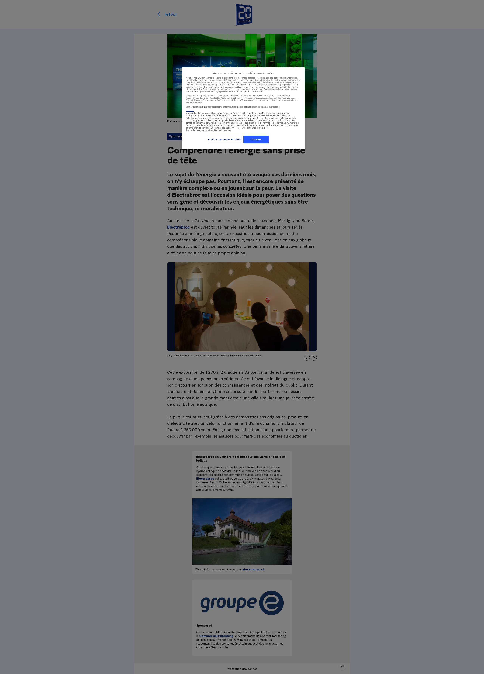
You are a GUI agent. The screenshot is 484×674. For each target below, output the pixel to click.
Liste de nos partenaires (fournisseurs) (208, 130)
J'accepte (256, 140)
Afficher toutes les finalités (224, 140)
